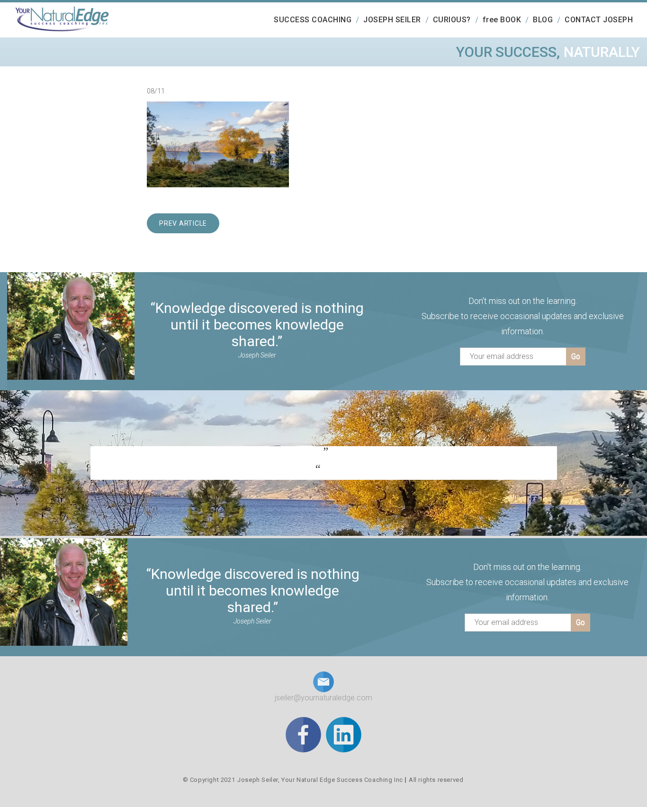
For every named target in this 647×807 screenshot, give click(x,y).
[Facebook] (303, 734)
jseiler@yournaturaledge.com (323, 697)
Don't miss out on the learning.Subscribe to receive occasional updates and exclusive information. (523, 316)
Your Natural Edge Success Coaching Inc (342, 779)
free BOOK (502, 19)
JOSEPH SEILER (392, 19)
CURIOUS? (452, 19)
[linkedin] (343, 734)
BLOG (543, 19)
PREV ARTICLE (183, 223)
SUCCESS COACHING (312, 19)
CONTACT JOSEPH (599, 19)
